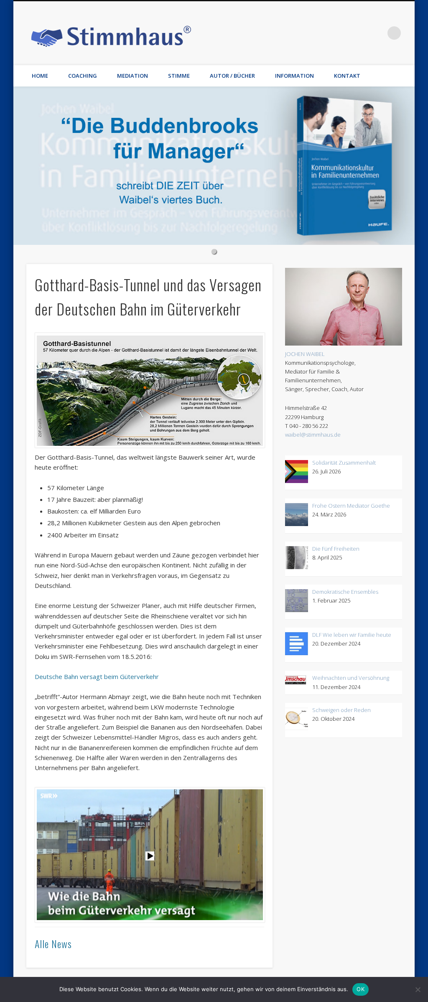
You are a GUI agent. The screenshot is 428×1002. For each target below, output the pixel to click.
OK (360, 989)
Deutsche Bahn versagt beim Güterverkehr (97, 676)
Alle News (53, 943)
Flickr (325, 33)
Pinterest (308, 33)
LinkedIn (377, 33)
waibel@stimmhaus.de (313, 434)
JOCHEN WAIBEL (305, 354)
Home (40, 75)
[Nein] (417, 989)
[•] (214, 165)
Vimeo (342, 33)
